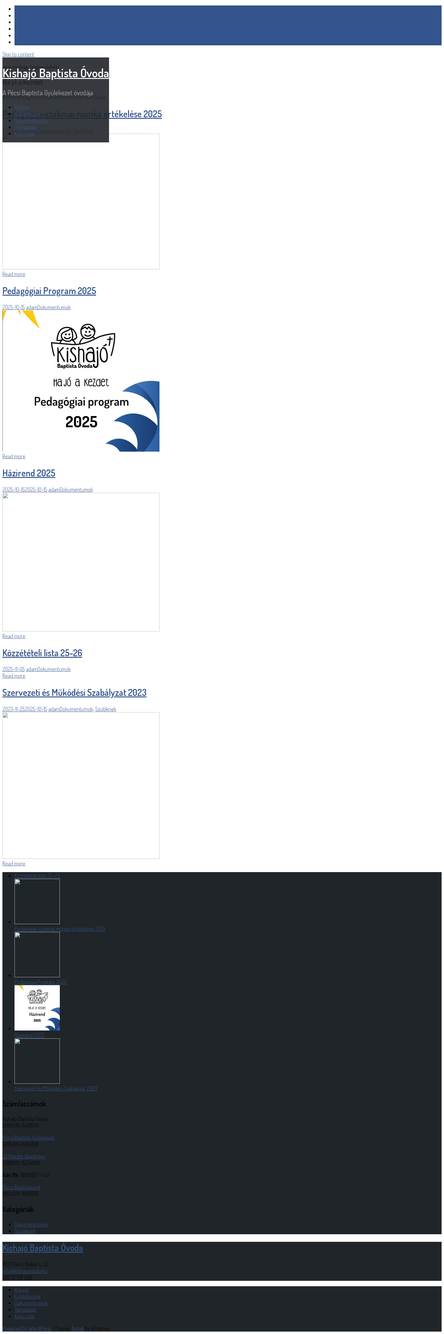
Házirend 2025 (28, 473)
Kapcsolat (24, 133)
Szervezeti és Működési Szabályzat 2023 (74, 692)
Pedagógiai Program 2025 (49, 290)
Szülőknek (105, 709)
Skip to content (18, 54)
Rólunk (21, 107)
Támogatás (25, 127)
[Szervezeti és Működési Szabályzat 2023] (80, 856)
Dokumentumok (31, 120)
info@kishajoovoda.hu (24, 1270)
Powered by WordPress (26, 1328)
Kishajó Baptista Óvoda (55, 72)
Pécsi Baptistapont (21, 1187)
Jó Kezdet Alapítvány (23, 1156)
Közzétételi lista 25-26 (42, 652)
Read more (13, 274)
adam (31, 307)
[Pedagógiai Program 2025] (80, 449)
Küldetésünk (27, 113)
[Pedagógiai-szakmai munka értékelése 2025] (80, 267)
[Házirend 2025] (80, 629)
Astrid (78, 1328)
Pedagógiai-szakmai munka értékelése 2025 (59, 928)
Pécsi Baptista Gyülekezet (28, 1137)
